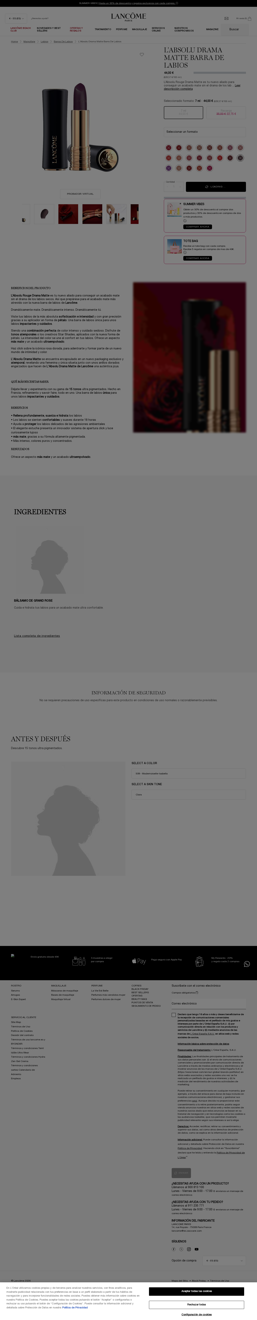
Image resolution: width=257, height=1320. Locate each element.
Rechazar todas (196, 1305)
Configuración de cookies (197, 1315)
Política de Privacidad (75, 1308)
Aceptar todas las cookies (197, 1291)
